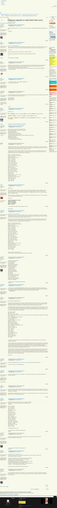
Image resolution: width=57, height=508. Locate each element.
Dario (1, 78)
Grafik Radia (10, 14)
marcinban (2, 210)
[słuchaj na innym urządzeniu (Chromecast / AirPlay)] (6, 503)
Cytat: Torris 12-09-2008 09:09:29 (13, 45)
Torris (1, 184)
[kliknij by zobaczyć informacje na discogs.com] (15, 503)
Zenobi (1, 385)
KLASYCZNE (7, 15)
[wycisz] (5, 502)
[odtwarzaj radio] (8, 501)
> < (4, 14)
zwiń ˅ (55, 496)
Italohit (1, 108)
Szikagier (19, 15)
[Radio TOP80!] (19, 9)
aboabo (1, 297)
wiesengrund (2, 125)
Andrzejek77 (2, 91)
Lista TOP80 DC (15, 14)
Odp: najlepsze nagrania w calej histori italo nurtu (16, 24)
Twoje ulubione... (51, 54)
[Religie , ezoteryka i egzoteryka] (1, 57)
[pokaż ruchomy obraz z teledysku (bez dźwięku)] (46, 501)
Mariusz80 (2, 433)
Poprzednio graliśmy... (52, 53)
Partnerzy (37, 14)
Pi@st (1, 61)
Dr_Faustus (2, 24)
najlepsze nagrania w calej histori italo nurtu (29, 15)
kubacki (1, 398)
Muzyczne (12, 15)
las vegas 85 (2, 284)
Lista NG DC (20, 14)
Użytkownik (51, 25)
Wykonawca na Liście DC (22, 501)
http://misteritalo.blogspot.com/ (23, 362)
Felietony (30, 14)
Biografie (27, 14)
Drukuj (47, 17)
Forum (3, 15)
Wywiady (34, 14)
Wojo (1, 42)
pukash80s (2, 370)
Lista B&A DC (24, 14)
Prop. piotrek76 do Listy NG (22, 502)
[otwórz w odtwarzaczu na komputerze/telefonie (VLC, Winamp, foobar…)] (7, 503)
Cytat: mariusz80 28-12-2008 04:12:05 (14, 454)
